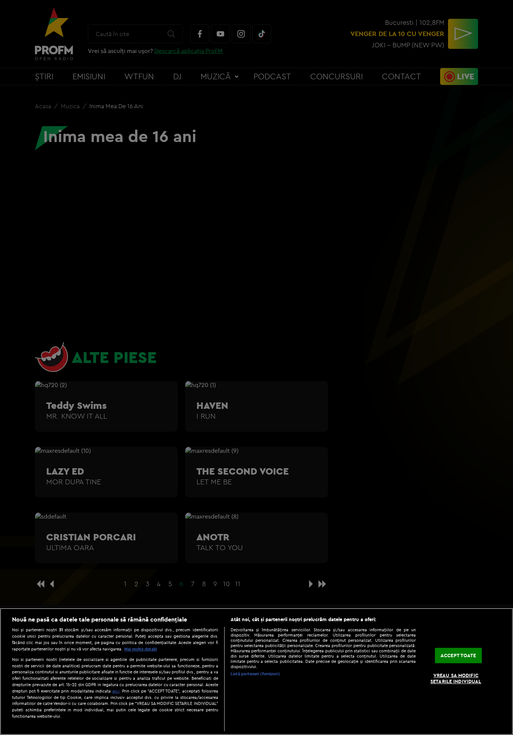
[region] (256, 671)
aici (115, 691)
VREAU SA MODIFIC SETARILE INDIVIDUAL (455, 679)
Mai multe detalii (140, 649)
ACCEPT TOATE (458, 655)
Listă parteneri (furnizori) (255, 673)
